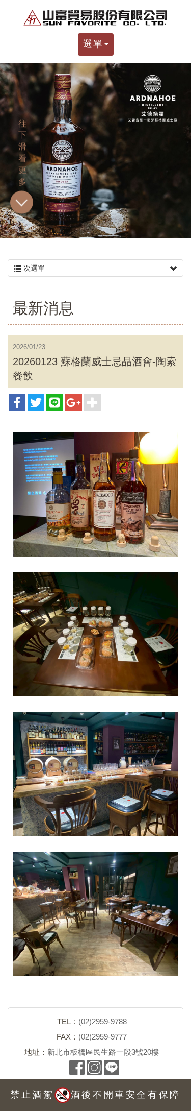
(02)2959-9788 (102, 1021)
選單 (93, 44)
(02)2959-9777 (102, 1036)
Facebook (77, 1067)
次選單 (33, 268)
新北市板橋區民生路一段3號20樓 (103, 1052)
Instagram (94, 1067)
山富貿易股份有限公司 (95, 18)
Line (111, 1067)
